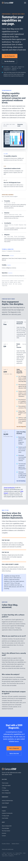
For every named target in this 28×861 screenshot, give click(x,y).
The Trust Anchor (6, 830)
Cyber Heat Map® (6, 785)
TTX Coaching (5, 790)
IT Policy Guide (5, 815)
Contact (4, 835)
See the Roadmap (9, 61)
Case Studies (5, 818)
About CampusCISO (7, 826)
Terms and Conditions (7, 849)
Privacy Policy (6, 843)
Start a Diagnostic (14, 748)
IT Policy (4, 788)
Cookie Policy (15, 843)
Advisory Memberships (7, 800)
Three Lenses (5, 783)
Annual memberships (9, 487)
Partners (4, 833)
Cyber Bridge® (5, 803)
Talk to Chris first (14, 753)
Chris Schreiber (5, 828)
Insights (4, 810)
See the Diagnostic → (22, 426)
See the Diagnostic (9, 56)
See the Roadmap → (22, 480)
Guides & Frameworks (7, 813)
